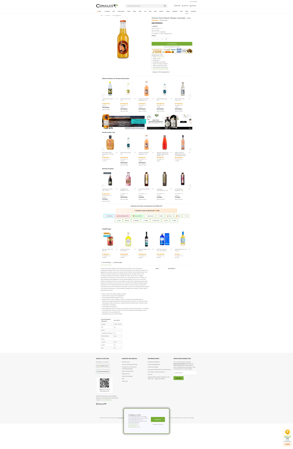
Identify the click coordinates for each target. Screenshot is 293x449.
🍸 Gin (186, 216)
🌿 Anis (127, 220)
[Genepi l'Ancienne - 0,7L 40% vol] (128, 239)
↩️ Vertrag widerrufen (103, 371)
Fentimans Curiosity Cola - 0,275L (107, 189)
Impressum (125, 381)
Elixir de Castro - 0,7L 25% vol (107, 250)
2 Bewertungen (164, 20)
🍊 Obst (178, 216)
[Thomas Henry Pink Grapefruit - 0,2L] (146, 89)
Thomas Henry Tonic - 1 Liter (108, 99)
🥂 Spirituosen (150, 216)
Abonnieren (178, 378)
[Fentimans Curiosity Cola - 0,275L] (110, 179)
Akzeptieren (158, 419)
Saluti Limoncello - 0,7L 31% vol (181, 250)
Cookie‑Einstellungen (127, 376)
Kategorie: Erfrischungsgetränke (161, 72)
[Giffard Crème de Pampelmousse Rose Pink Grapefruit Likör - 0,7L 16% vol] (183, 142)
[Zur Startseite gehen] (107, 6)
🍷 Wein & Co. (156, 220)
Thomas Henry (160, 56)
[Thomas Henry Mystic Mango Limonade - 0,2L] (123, 39)
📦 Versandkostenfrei (123, 216)
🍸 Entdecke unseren (146, 210)
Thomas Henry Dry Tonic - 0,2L (179, 99)
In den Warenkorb (172, 43)
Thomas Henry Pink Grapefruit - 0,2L (143, 99)
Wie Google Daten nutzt (133, 425)
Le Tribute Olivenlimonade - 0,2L (162, 189)
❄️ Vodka (145, 220)
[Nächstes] (190, 94)
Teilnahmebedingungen (154, 364)
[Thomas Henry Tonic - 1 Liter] (110, 89)
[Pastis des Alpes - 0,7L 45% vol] (146, 239)
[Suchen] (164, 6)
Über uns (150, 374)
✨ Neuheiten (109, 216)
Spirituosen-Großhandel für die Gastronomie (159, 369)
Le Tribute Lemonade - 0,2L (144, 189)
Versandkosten (163, 31)
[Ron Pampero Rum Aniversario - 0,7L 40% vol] (110, 142)
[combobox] (144, 6)
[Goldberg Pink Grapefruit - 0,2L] (128, 179)
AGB (123, 378)
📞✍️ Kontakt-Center (102, 366)
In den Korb (110, 94)
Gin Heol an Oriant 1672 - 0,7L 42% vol (161, 250)
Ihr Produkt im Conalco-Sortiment (156, 372)
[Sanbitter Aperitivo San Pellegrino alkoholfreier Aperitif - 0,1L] (165, 142)
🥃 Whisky (136, 220)
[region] (123, 39)
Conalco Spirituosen (106, 400)
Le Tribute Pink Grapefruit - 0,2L (179, 189)
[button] (287, 435)
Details (110, 184)
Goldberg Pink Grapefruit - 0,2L (124, 189)
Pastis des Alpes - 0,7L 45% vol (144, 250)
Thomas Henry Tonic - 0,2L (126, 99)
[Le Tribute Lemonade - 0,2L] (146, 179)
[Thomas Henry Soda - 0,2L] (165, 89)
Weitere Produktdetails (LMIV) (160, 69)
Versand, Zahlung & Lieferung (129, 364)
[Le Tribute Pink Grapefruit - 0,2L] (183, 179)
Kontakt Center (126, 362)
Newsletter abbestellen (154, 362)
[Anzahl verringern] (153, 39)
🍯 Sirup (169, 216)
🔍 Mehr (174, 220)
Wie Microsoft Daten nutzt (134, 427)
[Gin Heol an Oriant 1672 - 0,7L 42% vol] (165, 239)
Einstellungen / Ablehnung (158, 424)
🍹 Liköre (160, 216)
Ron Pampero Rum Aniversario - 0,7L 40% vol (108, 154)
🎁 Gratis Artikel (137, 216)
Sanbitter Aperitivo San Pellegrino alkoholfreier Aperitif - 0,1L (163, 154)
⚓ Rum (119, 220)
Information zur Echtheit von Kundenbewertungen (129, 367)
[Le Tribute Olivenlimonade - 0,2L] (165, 179)
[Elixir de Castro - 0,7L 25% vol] (110, 239)
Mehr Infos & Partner (133, 424)
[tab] (106, 262)
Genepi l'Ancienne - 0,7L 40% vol (125, 250)
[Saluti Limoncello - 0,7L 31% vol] (183, 239)
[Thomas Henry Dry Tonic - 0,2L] (183, 89)
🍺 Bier (166, 220)
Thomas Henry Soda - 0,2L (162, 99)
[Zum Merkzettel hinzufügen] (116, 99)
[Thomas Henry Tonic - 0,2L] (128, 89)
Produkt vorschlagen (153, 367)
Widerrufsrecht (126, 373)
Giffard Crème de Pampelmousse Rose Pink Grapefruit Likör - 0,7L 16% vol (180, 154)
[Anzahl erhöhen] (162, 39)
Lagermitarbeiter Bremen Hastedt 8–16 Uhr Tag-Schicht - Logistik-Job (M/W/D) (159, 377)
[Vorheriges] (102, 94)
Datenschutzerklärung (127, 371)
